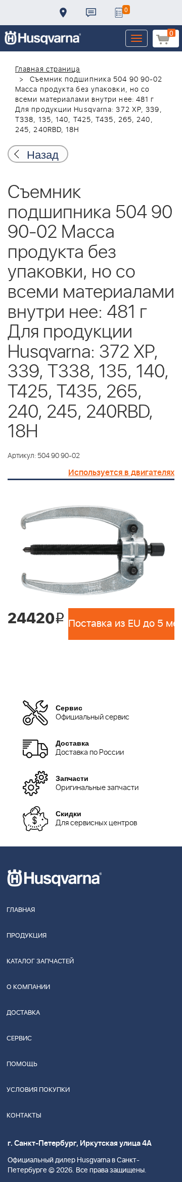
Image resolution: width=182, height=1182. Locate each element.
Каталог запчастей (40, 961)
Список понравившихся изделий (119, 13)
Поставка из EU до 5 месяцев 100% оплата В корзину (121, 623)
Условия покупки (38, 1090)
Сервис (19, 1038)
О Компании (28, 987)
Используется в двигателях (121, 473)
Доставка (63, 13)
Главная (21, 910)
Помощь (22, 1064)
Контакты (91, 13)
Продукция (27, 936)
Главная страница (47, 69)
